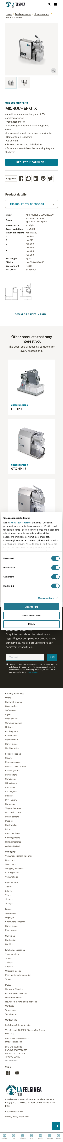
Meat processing (13, 762)
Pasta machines (12, 833)
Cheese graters (41, 14)
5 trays (8, 891)
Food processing (23, 14)
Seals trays (10, 860)
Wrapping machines (14, 868)
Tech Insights (11, 1014)
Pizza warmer (11, 930)
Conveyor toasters (13, 723)
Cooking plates (12, 748)
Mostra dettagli (46, 598)
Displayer (9, 917)
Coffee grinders (12, 837)
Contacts (9, 1006)
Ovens (8, 698)
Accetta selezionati (31, 615)
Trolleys (9, 962)
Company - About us (14, 989)
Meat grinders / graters (15, 766)
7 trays (8, 895)
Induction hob (11, 739)
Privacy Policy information (17, 1116)
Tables (8, 979)
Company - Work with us (16, 993)
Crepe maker (11, 735)
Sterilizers (9, 944)
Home (9, 14)
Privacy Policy (32, 672)
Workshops (10, 1010)
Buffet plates (11, 744)
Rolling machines (13, 842)
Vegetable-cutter (13, 808)
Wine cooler (10, 913)
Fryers (8, 714)
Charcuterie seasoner (15, 922)
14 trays (8, 903)
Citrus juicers (11, 783)
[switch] (55, 567)
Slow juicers (10, 779)
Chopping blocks (13, 971)
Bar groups (10, 804)
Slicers (8, 758)
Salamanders (11, 706)
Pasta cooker (11, 718)
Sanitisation (10, 940)
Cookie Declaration (14, 1111)
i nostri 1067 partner (20, 522)
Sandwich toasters (13, 702)
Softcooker (10, 710)
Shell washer (11, 825)
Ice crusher (10, 787)
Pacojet (8, 821)
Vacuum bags (11, 877)
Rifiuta (31, 624)
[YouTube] (17, 1074)
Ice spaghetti (11, 791)
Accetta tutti (31, 607)
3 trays (8, 887)
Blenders (9, 796)
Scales (8, 958)
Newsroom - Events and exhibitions (21, 1002)
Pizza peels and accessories (18, 975)
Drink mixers (11, 800)
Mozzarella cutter (13, 812)
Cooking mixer (12, 731)
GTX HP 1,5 (18, 468)
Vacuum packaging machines (18, 856)
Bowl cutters (11, 775)
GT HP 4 (16, 409)
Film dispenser (11, 872)
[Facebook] (7, 1074)
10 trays (8, 899)
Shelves (9, 966)
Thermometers (12, 954)
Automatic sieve (12, 846)
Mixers (8, 829)
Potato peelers (12, 817)
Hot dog (9, 727)
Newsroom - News (13, 997)
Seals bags (10, 864)
